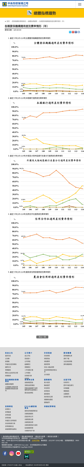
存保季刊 (66, 382)
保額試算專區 (50, 406)
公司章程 (27, 361)
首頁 (8, 21)
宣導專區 (9, 406)
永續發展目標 (29, 422)
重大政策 (47, 382)
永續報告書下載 (30, 431)
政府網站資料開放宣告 (11, 436)
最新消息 (8, 356)
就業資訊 (47, 391)
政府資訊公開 (48, 397)
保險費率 (47, 361)
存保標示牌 (28, 376)
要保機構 (67, 353)
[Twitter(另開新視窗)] (70, 32)
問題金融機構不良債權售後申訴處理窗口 (31, 389)
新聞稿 (7, 361)
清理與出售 (29, 380)
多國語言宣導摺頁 (11, 420)
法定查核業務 (68, 361)
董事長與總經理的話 (31, 411)
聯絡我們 (47, 385)
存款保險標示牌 (10, 423)
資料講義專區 (68, 364)
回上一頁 (42, 337)
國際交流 (8, 367)
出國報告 (66, 394)
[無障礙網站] (28, 451)
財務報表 (8, 376)
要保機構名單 (68, 356)
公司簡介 (28, 353)
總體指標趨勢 (32, 21)
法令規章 (47, 374)
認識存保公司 (29, 416)
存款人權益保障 (49, 367)
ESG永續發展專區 (31, 407)
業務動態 (8, 370)
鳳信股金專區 (29, 393)
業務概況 (27, 367)
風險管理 (47, 364)
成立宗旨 (27, 356)
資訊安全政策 (52, 436)
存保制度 (48, 353)
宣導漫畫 (8, 415)
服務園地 (48, 380)
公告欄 (7, 358)
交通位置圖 (35, 440)
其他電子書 (67, 397)
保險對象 (47, 358)
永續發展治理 (29, 419)
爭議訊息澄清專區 (11, 364)
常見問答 (47, 388)
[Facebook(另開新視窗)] (76, 32)
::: (2, 19)
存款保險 (47, 356)
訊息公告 (9, 353)
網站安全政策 (40, 436)
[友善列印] (79, 32)
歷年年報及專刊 (69, 385)
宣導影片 (8, 409)
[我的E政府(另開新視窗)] (28, 457)
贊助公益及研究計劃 (11, 373)
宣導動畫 (8, 412)
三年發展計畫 (29, 370)
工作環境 (27, 373)
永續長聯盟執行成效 (31, 425)
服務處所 (47, 402)
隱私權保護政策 (27, 436)
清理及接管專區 (30, 385)
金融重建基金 (29, 382)
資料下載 (66, 358)
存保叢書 (66, 388)
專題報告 (66, 391)
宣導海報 (8, 418)
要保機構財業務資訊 (19, 21)
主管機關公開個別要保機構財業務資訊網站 (11, 388)
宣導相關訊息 (9, 426)
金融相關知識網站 (11, 429)
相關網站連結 (48, 399)
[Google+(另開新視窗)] (73, 32)
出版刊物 (67, 380)
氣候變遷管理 (29, 428)
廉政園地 (47, 394)
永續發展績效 (29, 414)
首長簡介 (27, 358)
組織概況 (27, 364)
